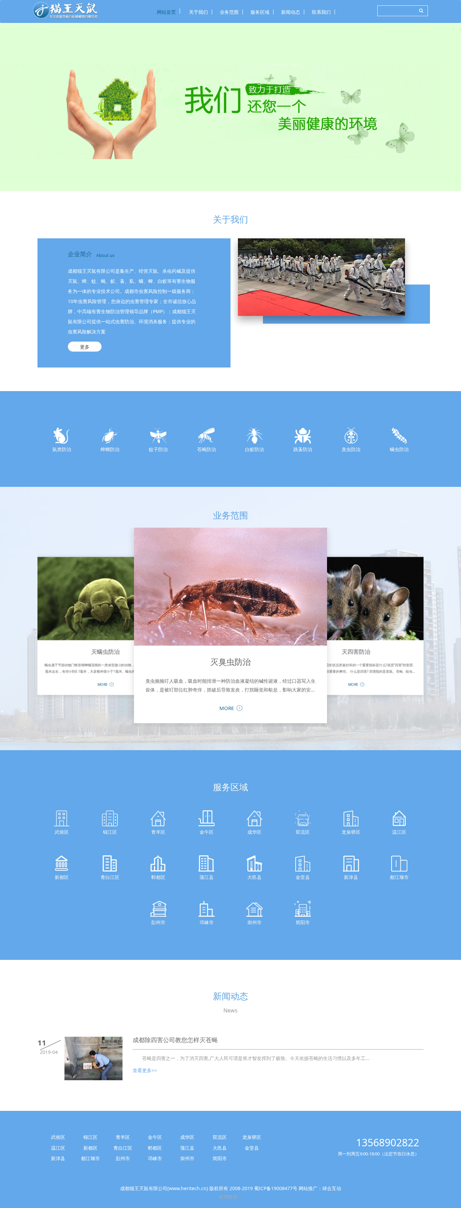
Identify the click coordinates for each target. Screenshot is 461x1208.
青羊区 (123, 1137)
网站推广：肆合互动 (320, 1188)
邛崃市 (155, 1158)
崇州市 (187, 1158)
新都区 (90, 1148)
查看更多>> (145, 1070)
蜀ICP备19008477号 (275, 1188)
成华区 (187, 1137)
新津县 (58, 1158)
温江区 (58, 1148)
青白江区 (122, 1148)
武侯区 (58, 1137)
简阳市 (220, 1158)
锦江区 (90, 1137)
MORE (102, 684)
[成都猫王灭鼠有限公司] (65, 10)
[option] (230, 107)
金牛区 (155, 1137)
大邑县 (220, 1148)
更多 (84, 347)
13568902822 (387, 1142)
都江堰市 (90, 1158)
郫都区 (155, 1148)
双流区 (220, 1137)
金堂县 (252, 1148)
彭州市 (123, 1158)
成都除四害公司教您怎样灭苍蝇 (175, 1040)
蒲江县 (187, 1148)
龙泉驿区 (251, 1137)
